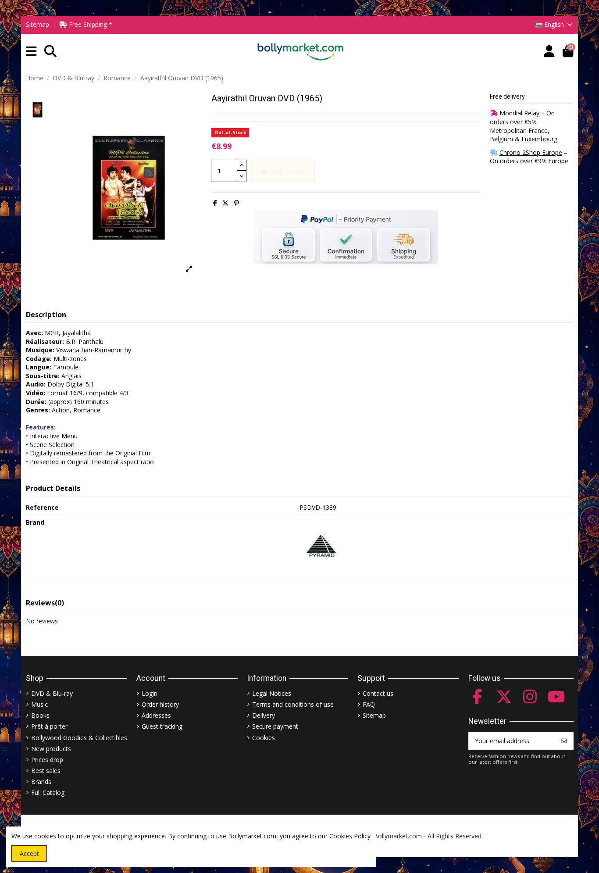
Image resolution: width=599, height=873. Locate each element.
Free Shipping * (89, 24)
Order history (160, 704)
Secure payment (275, 726)
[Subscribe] (564, 741)
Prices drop (47, 759)
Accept (29, 853)
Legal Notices (271, 693)
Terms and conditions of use (293, 704)
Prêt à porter (49, 726)
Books (40, 715)
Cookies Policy (350, 836)
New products (51, 748)
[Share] (215, 203)
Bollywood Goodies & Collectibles (79, 737)
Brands (41, 781)
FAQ (369, 704)
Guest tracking (162, 726)
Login (149, 693)
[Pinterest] (236, 203)
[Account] (549, 51)
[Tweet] (225, 203)
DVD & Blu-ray (52, 693)
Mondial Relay (519, 113)
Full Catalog (47, 792)
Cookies (263, 737)
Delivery (263, 715)
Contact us (378, 693)
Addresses (156, 715)
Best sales (46, 770)
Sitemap (37, 24)
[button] (31, 51)
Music (39, 704)
